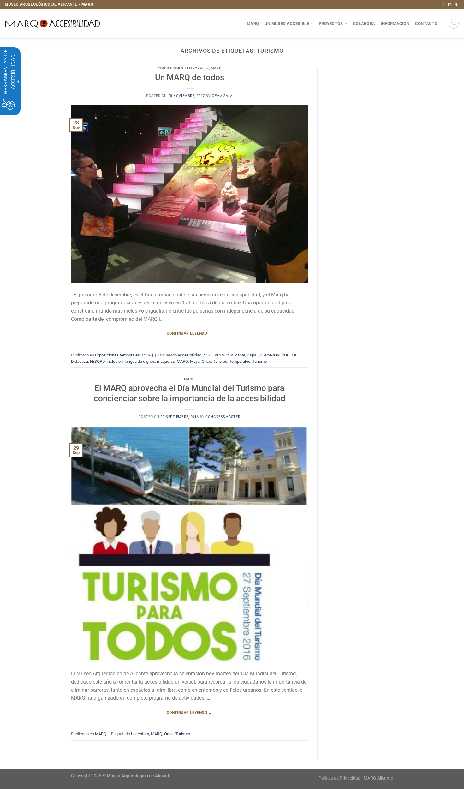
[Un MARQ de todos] (189, 194)
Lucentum (140, 734)
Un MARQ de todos (189, 77)
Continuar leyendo (189, 333)
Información (395, 23)
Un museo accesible (287, 23)
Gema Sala (222, 96)
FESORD (97, 361)
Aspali (252, 355)
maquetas (166, 361)
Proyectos (331, 23)
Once (206, 361)
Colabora (364, 23)
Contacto (426, 23)
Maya (195, 361)
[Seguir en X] (456, 5)
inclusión (115, 361)
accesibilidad (189, 355)
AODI (208, 355)
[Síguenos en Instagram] (450, 5)
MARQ (253, 23)
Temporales (239, 361)
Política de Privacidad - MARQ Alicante (355, 778)
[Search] (454, 24)
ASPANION (270, 355)
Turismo (259, 361)
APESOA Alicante (230, 355)
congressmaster (222, 417)
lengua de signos (140, 361)
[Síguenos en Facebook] (444, 5)
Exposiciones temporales (183, 68)
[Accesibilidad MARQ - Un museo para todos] (52, 24)
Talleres (220, 361)
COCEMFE (291, 355)
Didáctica (79, 361)
